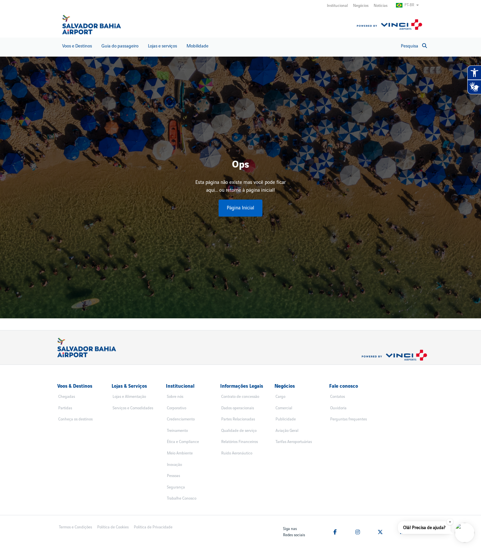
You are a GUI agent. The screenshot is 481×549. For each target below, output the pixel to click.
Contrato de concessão (240, 397)
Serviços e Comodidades (133, 408)
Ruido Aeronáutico (236, 453)
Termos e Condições (75, 527)
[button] (464, 532)
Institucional (337, 6)
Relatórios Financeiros (239, 442)
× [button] (450, 522)
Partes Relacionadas (238, 419)
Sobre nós (175, 397)
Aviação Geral (287, 431)
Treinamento (177, 431)
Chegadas (66, 397)
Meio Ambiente (180, 453)
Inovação (174, 465)
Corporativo (176, 408)
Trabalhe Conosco (181, 498)
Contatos (337, 397)
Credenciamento (181, 419)
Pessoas (173, 476)
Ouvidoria (338, 408)
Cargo (280, 397)
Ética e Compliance (183, 442)
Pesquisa (409, 46)
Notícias (380, 6)
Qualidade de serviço (239, 431)
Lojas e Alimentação (129, 397)
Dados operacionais (237, 408)
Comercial (284, 408)
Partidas (65, 408)
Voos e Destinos (77, 46)
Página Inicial (240, 208)
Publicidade (286, 419)
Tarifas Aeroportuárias (294, 442)
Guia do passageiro (119, 46)
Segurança (176, 487)
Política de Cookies (113, 527)
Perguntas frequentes (348, 419)
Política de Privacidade (153, 527)
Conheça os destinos (75, 419)
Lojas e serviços (162, 46)
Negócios (360, 6)
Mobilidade (197, 46)
